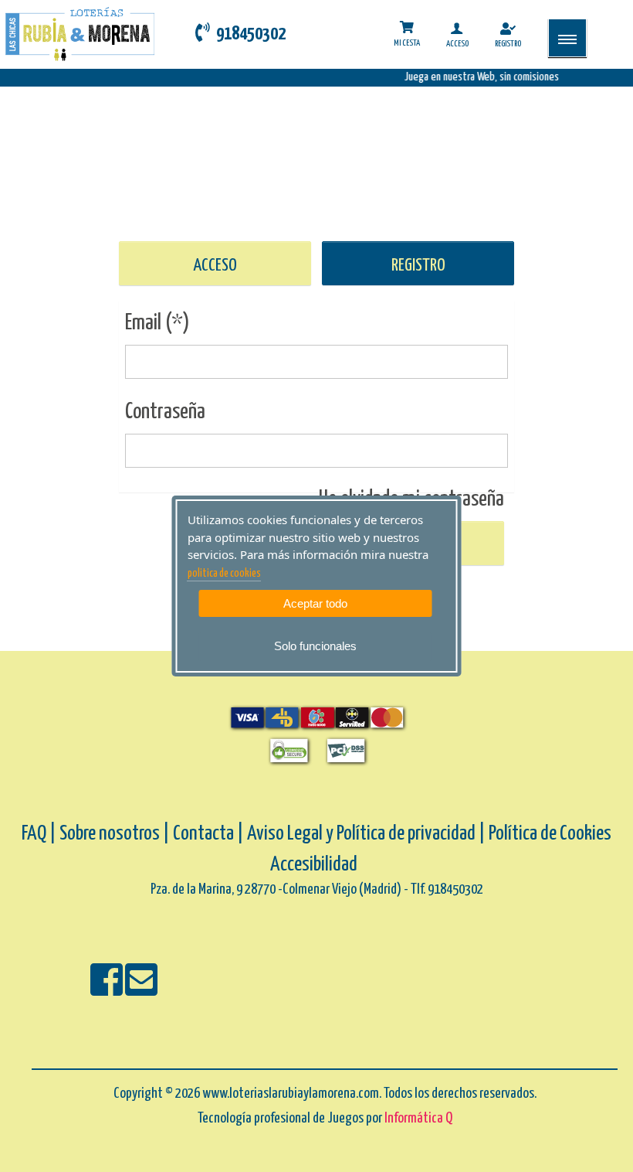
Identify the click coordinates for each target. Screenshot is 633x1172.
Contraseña (165, 412)
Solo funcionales (315, 645)
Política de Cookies (550, 833)
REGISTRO (418, 265)
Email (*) (157, 323)
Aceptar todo (315, 603)
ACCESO (215, 265)
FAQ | (40, 833)
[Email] (141, 990)
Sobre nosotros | (114, 833)
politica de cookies (224, 573)
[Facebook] (107, 990)
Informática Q (418, 1118)
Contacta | (208, 833)
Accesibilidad (313, 864)
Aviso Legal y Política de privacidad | (368, 833)
